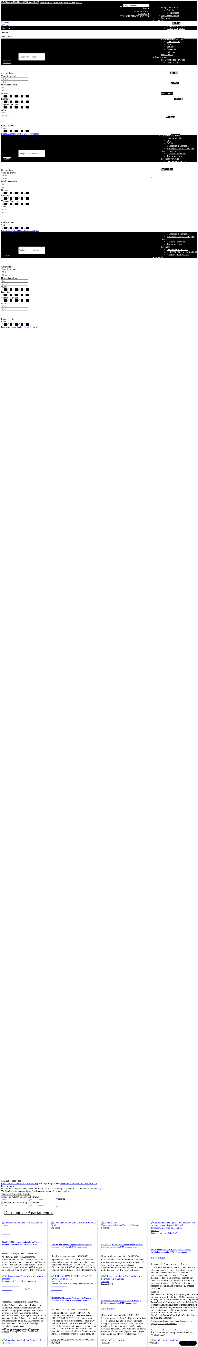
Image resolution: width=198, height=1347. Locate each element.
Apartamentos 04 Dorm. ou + (180, 109)
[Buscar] (121, 6)
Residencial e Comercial (178, 146)
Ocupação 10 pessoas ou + (179, 36)
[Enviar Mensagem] (57, 1206)
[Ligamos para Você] (11, 1181)
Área (3, 110)
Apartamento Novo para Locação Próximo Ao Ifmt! (72, 1284)
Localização (8, 52)
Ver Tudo (176, 23)
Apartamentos (173, 41)
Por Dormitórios (168, 60)
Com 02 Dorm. (174, 65)
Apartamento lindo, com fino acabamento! (19, 1281)
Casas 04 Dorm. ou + (176, 127)
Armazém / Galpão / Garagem (180, 148)
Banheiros (5, 99)
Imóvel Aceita (7, 125)
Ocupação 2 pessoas (176, 26)
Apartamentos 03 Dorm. (178, 106)
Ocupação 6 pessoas (176, 31)
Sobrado (171, 46)
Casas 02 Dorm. (174, 122)
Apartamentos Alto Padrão (179, 112)
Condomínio (7, 73)
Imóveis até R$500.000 (177, 86)
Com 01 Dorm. (174, 62)
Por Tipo (165, 73)
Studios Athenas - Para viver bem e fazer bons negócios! (20, 1330)
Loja (169, 140)
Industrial (171, 52)
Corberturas (172, 114)
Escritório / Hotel (174, 138)
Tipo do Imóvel (10, 45)
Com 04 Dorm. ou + (176, 70)
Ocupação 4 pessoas (176, 28)
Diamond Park (107, 1284)
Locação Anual (168, 39)
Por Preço (165, 83)
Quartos (4, 93)
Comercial (171, 49)
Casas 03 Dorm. (174, 125)
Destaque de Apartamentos (28, 1212)
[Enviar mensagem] (67, 1200)
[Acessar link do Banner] (5, 25)
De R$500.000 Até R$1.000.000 (182, 88)
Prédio (170, 143)
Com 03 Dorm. (174, 67)
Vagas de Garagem (9, 104)
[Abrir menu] (150, 177)
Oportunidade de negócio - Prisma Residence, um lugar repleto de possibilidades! (171, 1322)
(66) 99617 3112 (127, 16)
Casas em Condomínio (177, 80)
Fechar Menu (167, 54)
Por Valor (165, 159)
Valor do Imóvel (8, 76)
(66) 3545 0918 (142, 16)
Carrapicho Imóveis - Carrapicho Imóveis (20, 1)
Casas (169, 44)
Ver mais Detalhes (188, 1343)
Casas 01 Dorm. (174, 119)
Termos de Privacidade (12, 1194)
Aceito (27, 1194)
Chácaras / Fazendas (176, 153)
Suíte (3, 128)
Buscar (7, 62)
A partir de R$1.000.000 (178, 91)
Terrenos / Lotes (174, 156)
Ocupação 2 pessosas (176, 101)
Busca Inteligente (10, 56)
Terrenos (165, 151)
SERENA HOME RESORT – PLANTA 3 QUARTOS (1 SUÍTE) (73, 1341)
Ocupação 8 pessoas (176, 33)
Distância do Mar (9, 84)
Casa (163, 117)
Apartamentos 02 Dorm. (178, 104)
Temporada (166, 23)
